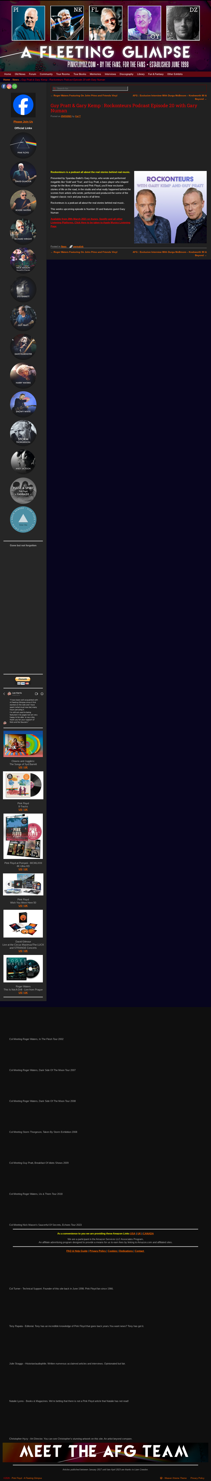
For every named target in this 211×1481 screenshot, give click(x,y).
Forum (32, 74)
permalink (78, 246)
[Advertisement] (129, 143)
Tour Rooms (63, 74)
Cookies (113, 1251)
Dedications (126, 1251)
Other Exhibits (175, 74)
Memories (95, 74)
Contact (140, 1251)
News (16, 79)
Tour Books (80, 74)
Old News (20, 74)
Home (7, 74)
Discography (126, 74)
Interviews (110, 74)
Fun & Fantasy (156, 74)
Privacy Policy (98, 1251)
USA (132, 1233)
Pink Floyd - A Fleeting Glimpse (27, 1478)
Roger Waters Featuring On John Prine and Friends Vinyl (84, 95)
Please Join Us (23, 121)
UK (26, 767)
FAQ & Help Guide (77, 1251)
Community (46, 74)
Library (141, 74)
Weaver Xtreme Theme (176, 1478)
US (20, 767)
